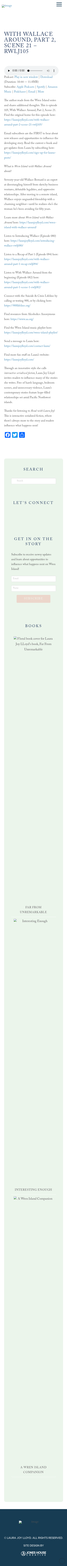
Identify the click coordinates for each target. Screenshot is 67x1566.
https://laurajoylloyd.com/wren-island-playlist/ (31, 333)
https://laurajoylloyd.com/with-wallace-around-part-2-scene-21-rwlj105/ (27, 122)
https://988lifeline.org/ (17, 306)
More (41, 92)
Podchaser (20, 92)
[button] (59, 4)
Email (31, 92)
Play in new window (26, 77)
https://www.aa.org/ (22, 319)
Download (46, 77)
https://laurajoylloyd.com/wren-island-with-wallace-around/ (30, 225)
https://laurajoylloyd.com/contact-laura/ (27, 346)
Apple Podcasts (25, 87)
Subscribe (33, 599)
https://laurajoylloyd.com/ (19, 360)
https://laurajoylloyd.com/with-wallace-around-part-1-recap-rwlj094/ (27, 262)
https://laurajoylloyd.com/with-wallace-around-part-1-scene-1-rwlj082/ (27, 285)
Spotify (41, 87)
